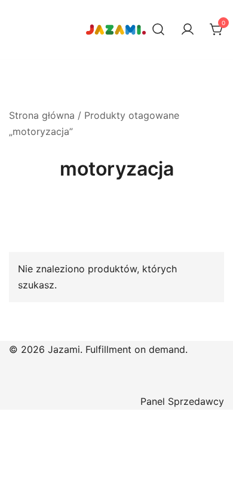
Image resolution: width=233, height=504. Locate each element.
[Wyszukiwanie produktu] (158, 29)
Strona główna (42, 115)
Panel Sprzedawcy (182, 401)
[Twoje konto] (187, 30)
